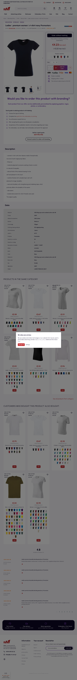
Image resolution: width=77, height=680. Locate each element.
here (19, 341)
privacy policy (41, 339)
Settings (28, 344)
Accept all (21, 344)
